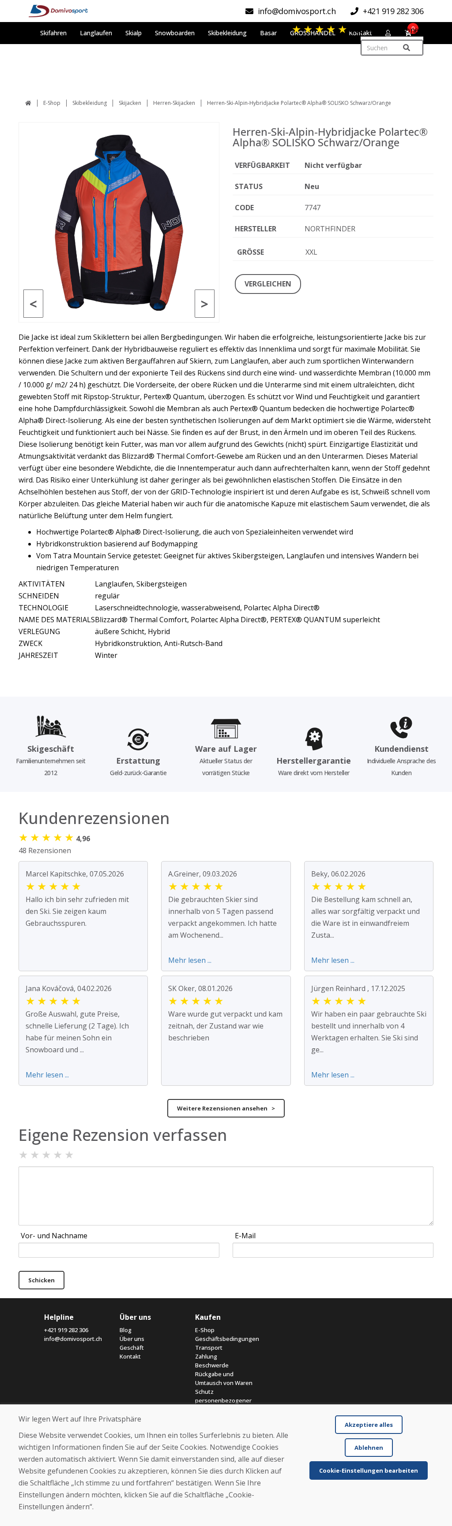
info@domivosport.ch (73, 1339)
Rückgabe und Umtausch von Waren (223, 1378)
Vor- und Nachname (54, 1235)
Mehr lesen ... (189, 960)
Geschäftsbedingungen (226, 1339)
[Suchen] (406, 48)
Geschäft (132, 1347)
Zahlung (206, 1356)
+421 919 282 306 (66, 1330)
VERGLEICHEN (268, 284)
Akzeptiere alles (369, 1425)
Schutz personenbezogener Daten (223, 1400)
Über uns (132, 1339)
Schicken (41, 1280)
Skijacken (130, 103)
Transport (208, 1347)
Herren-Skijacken (174, 103)
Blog (126, 1330)
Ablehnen (368, 1448)
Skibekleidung (89, 103)
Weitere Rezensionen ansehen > (226, 1108)
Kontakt (130, 1356)
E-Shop (51, 103)
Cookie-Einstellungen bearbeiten (368, 1470)
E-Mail (245, 1235)
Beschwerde (212, 1365)
